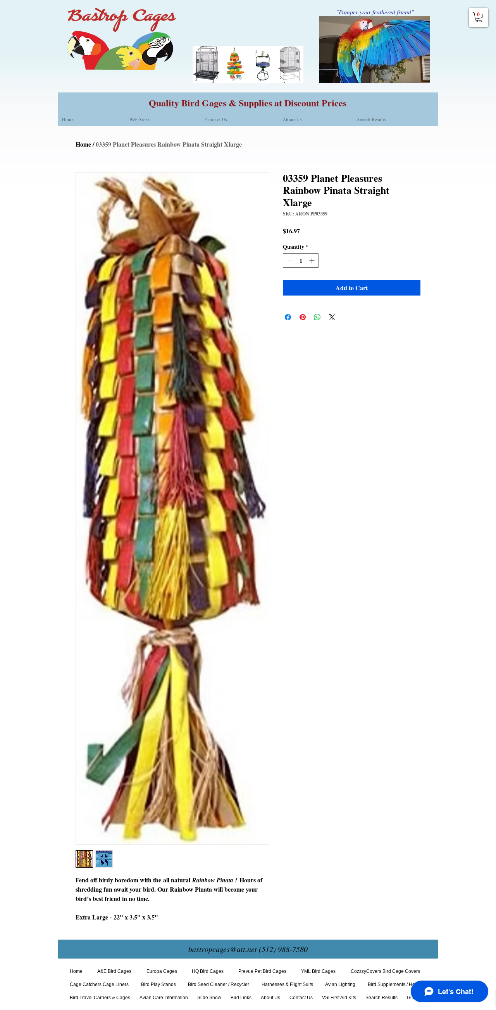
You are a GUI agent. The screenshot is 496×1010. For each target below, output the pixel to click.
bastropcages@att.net (222, 949)
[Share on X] (332, 317)
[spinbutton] (301, 260)
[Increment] (312, 260)
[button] (478, 17)
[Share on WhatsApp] (317, 317)
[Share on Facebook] (288, 317)
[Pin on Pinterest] (302, 317)
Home (83, 144)
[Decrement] (289, 260)
